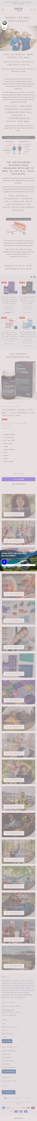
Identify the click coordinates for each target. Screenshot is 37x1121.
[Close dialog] (36, 551)
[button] (4, 562)
